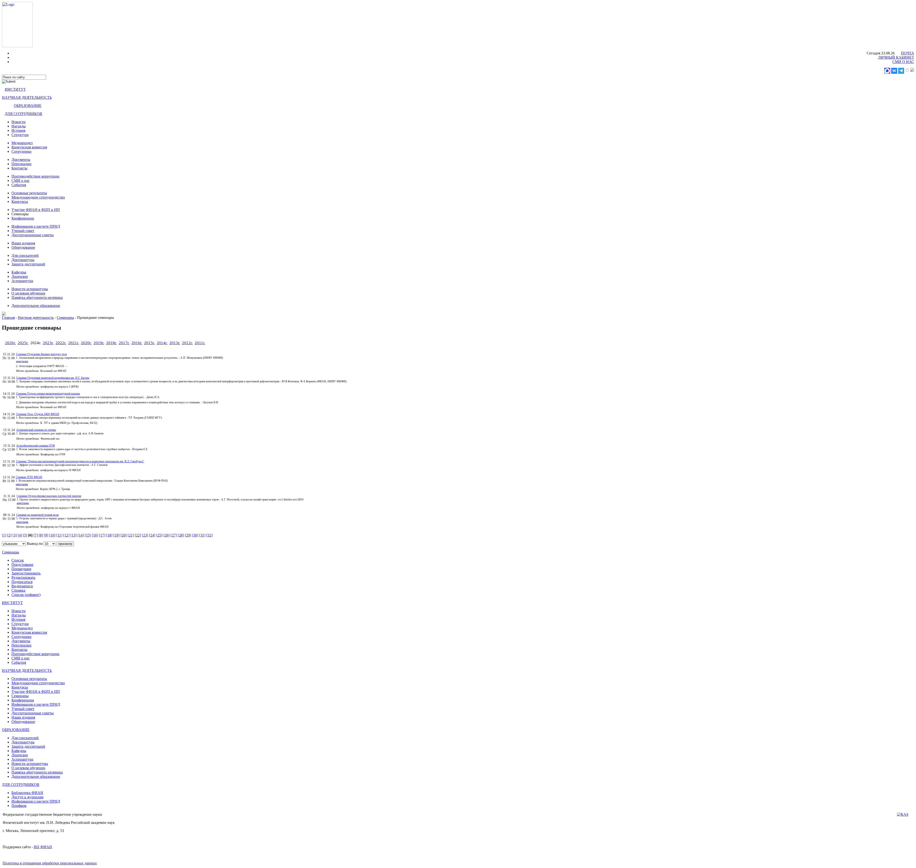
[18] (109, 535)
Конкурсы (19, 202)
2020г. (86, 343)
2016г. (136, 343)
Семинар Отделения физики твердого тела (41, 354)
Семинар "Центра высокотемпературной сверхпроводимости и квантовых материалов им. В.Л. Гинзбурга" (80, 461)
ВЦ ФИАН (43, 847)
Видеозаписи (22, 586)
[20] (123, 535)
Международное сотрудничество (38, 197)
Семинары (65, 318)
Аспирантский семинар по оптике (36, 429)
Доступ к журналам (27, 797)
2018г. (111, 343)
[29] (188, 535)
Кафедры (18, 272)
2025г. (23, 343)
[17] (102, 535)
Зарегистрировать (26, 573)
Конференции (22, 218)
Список (17, 560)
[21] (131, 535)
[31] (202, 535)
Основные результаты (29, 193)
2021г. (73, 343)
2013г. (174, 343)
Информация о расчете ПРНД (35, 226)
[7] (35, 535)
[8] (41, 535)
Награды (18, 126)
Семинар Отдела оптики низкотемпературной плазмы (48, 393)
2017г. (124, 343)
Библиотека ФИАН (27, 793)
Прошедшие (21, 569)
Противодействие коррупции (35, 176)
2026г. (10, 343)
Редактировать (23, 577)
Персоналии (21, 164)
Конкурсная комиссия (29, 147)
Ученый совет (22, 231)
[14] (81, 535)
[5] (25, 535)
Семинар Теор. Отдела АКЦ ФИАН (37, 414)
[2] (9, 535)
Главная (8, 318)
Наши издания (23, 243)
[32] (209, 535)
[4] (20, 535)
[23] (145, 535)
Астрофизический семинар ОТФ (35, 445)
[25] (159, 535)
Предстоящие (22, 565)
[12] (66, 535)
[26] (166, 535)
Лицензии (19, 276)
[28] (181, 535)
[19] (116, 535)
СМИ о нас (20, 181)
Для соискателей (25, 255)
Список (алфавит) (26, 595)
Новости (18, 122)
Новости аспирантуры (29, 289)
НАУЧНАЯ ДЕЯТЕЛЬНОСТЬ (27, 97)
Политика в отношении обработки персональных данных (50, 863)
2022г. (61, 343)
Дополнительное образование (35, 306)
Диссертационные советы (32, 235)
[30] (195, 535)
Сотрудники (21, 151)
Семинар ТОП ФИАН (29, 477)
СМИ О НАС (903, 62)
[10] (52, 535)
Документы (20, 160)
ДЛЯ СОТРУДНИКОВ (23, 114)
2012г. (187, 343)
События (18, 185)
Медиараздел (22, 143)
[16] (95, 535)
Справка (18, 590)
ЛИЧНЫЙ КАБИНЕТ (896, 57)
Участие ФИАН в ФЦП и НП (35, 210)
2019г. (99, 343)
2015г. (149, 343)
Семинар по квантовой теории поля (37, 514)
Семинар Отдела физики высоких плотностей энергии (49, 496)
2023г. (48, 343)
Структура (20, 135)
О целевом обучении (28, 293)
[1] (4, 535)
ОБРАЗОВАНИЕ (28, 106)
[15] (88, 535)
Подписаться (21, 582)
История (18, 130)
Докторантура (22, 260)
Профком (18, 806)
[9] (46, 535)
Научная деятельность (36, 318)
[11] (59, 535)
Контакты (19, 168)
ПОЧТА (907, 53)
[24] (152, 535)
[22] (138, 535)
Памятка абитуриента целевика (37, 297)
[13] (73, 535)
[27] (174, 535)
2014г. (162, 343)
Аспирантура (22, 281)
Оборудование (23, 247)
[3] (14, 535)
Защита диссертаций (28, 264)
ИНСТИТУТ (15, 89)
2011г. (200, 343)
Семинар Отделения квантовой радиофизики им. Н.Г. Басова (52, 377)
